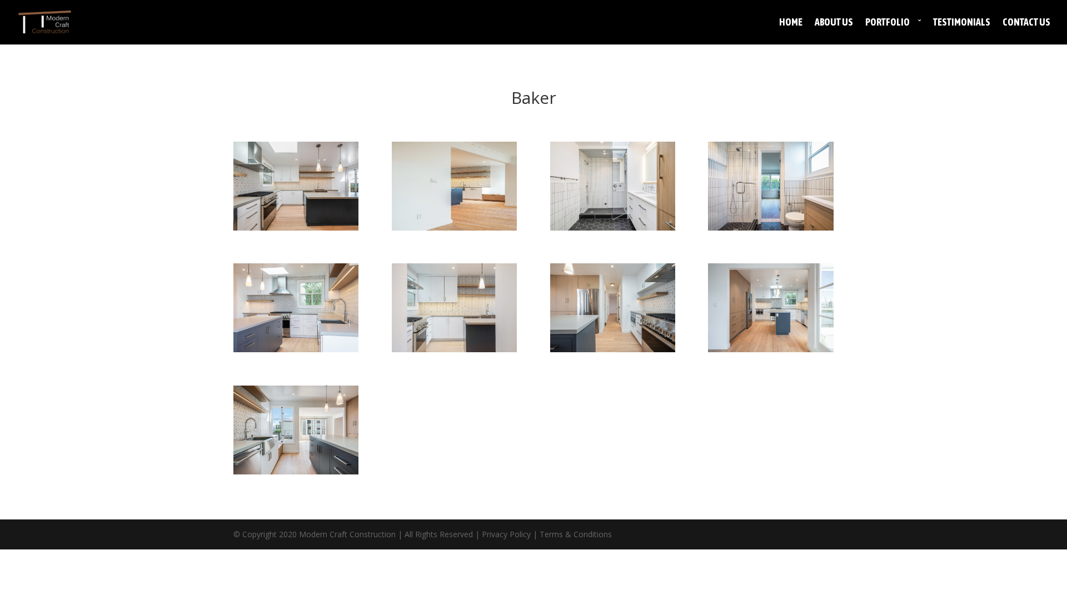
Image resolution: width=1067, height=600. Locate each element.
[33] (454, 227)
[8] (295, 471)
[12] (295, 349)
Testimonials (961, 23)
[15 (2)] (770, 349)
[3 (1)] (295, 227)
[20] (454, 349)
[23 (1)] (770, 227)
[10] (612, 349)
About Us (834, 23)
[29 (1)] (612, 227)
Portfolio (887, 23)
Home (790, 23)
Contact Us (1026, 23)
